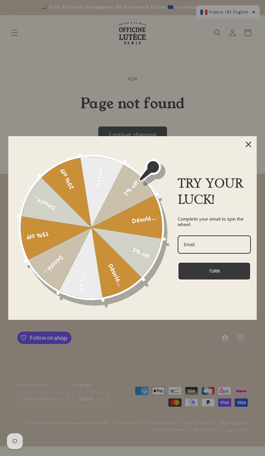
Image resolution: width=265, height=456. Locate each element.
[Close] (248, 144)
